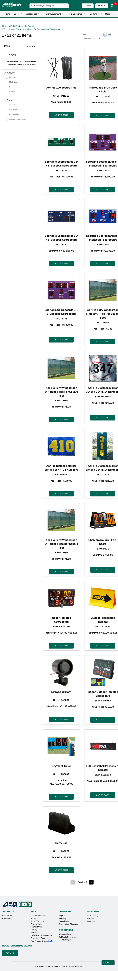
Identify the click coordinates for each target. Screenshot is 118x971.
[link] (7, 14)
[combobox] (48, 6)
